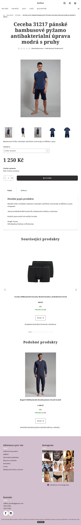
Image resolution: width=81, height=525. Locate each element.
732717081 (7, 506)
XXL (40, 306)
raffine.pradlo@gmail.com (13, 503)
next (76, 289)
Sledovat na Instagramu (59, 485)
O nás (5, 466)
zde (78, 519)
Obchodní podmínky (11, 457)
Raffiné (6, 454)
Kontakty (7, 463)
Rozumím (41, 522)
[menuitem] (5, 8)
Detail (39, 318)
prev (5, 289)
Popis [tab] (9, 190)
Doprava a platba (10, 460)
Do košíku (48, 178)
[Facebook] (5, 513)
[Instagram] (10, 513)
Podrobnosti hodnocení (54, 48)
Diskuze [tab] (24, 190)
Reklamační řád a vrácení (13, 469)
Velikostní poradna (10, 451)
